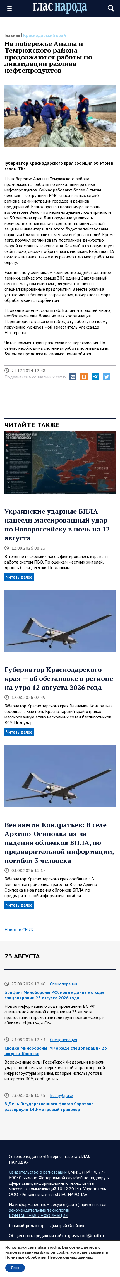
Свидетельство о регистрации (38, 1172)
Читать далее (19, 577)
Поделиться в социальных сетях (35, 377)
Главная (12, 35)
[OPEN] (11, 8)
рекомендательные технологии (39, 1210)
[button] (72, 376)
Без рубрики (61, 1095)
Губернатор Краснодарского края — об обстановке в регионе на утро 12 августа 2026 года (58, 678)
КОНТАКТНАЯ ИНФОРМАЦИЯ (38, 1215)
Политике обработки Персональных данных (49, 1257)
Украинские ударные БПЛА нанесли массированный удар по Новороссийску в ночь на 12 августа (57, 524)
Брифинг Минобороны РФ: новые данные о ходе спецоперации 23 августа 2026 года (54, 995)
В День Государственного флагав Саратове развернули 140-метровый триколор (49, 1106)
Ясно (15, 1268)
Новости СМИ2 (19, 929)
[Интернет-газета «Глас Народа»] (60, 8)
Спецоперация (63, 984)
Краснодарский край (44, 35)
